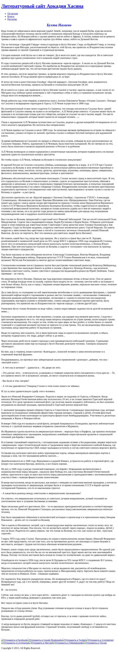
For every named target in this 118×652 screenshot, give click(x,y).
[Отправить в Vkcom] (95, 643)
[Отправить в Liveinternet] (100, 640)
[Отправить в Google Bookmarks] (44, 640)
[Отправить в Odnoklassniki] (68, 643)
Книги (10, 16)
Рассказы (12, 19)
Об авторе (12, 13)
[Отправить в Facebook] (14, 640)
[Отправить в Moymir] (41, 643)
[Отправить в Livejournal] (15, 643)
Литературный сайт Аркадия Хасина (42, 6)
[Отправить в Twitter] (74, 640)
